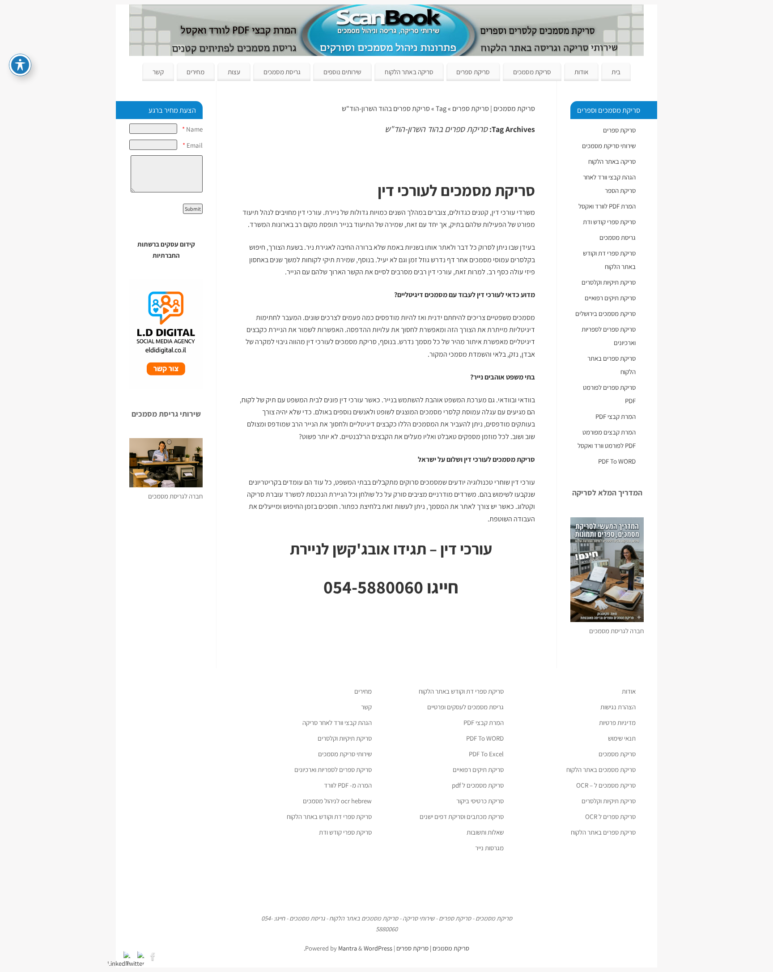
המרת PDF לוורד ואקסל (607, 206)
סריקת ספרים (473, 71)
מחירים (195, 71)
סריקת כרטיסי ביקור (480, 801)
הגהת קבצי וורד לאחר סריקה (337, 722)
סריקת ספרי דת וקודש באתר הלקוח (461, 691)
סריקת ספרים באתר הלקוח (603, 832)
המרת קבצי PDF (615, 416)
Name (192, 129)
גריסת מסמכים (282, 71)
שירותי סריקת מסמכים (609, 145)
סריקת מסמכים (532, 71)
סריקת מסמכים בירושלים (605, 313)
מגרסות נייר (489, 848)
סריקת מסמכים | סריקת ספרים (493, 108)
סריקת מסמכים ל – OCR (606, 785)
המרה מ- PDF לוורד (348, 785)
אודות (581, 71)
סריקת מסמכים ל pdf (478, 785)
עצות (234, 71)
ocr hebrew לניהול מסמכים (337, 801)
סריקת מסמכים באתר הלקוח (601, 769)
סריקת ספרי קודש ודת (609, 221)
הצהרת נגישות (618, 707)
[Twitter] (140, 955)
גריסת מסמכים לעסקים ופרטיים (465, 707)
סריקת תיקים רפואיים (610, 298)
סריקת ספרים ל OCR (610, 816)
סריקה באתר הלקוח (409, 71)
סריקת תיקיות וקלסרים (609, 282)
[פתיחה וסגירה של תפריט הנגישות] (20, 65)
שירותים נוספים (342, 71)
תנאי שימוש (622, 738)
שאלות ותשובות (485, 832)
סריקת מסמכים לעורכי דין (341, 341)
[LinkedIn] (126, 955)
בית (616, 71)
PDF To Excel (486, 754)
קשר (158, 71)
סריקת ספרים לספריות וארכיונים (333, 769)
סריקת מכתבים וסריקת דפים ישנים (462, 816)
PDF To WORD (617, 461)
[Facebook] (154, 955)
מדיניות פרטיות (617, 722)
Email (193, 145)
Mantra (347, 948)
